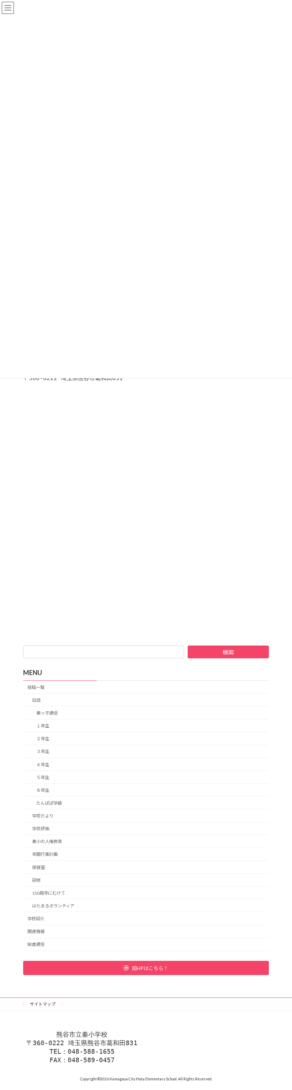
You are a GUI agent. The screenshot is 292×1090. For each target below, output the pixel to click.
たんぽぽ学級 (49, 803)
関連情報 (36, 931)
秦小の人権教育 (47, 841)
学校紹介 (36, 918)
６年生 (42, 790)
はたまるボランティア (53, 906)
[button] (146, 968)
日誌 (36, 700)
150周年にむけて (48, 893)
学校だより (42, 815)
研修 (36, 880)
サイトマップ (43, 1004)
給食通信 (36, 944)
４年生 (42, 764)
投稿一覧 (36, 687)
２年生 (42, 739)
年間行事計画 (45, 854)
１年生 (42, 725)
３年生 (42, 751)
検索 (228, 652)
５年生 (42, 777)
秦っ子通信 (47, 713)
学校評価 (40, 828)
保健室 (38, 867)
